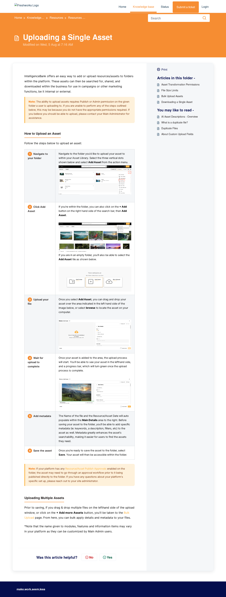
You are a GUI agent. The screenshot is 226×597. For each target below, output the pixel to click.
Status (165, 7)
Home (122, 7)
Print (164, 69)
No (91, 557)
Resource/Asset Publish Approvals (85, 468)
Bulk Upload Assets (172, 96)
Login (205, 7)
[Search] (204, 18)
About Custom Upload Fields (177, 134)
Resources (56, 18)
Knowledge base (143, 7)
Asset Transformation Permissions (180, 84)
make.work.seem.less (31, 589)
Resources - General (81, 18)
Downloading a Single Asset (176, 102)
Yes (109, 557)
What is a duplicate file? (174, 122)
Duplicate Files (169, 128)
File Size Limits (169, 90)
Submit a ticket (186, 7)
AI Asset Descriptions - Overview (179, 116)
